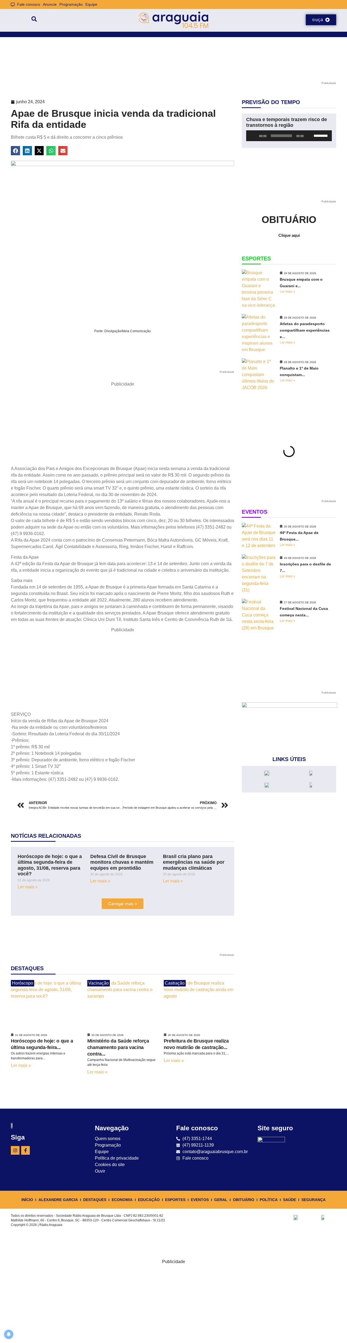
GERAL (220, 1200)
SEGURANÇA (313, 1200)
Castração (175, 983)
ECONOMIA (122, 1200)
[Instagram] (15, 1150)
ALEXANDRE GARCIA (58, 1200)
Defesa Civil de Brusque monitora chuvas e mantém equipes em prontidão (121, 862)
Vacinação (98, 983)
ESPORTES (175, 1200)
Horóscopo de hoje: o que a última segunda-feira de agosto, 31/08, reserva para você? (50, 865)
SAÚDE (289, 1200)
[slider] (321, 135)
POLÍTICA (269, 1200)
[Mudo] (309, 135)
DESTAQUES (94, 1200)
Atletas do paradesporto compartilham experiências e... (305, 330)
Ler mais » (28, 887)
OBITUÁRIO (243, 1200)
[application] (289, 135)
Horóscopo (22, 983)
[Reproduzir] (253, 135)
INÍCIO (27, 1200)
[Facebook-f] (25, 1150)
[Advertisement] (122, 425)
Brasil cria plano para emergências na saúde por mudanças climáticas (193, 862)
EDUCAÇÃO (149, 1200)
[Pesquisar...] (34, 20)
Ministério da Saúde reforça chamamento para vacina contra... (118, 1047)
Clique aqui (289, 235)
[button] (15, 150)
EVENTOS (200, 1200)
